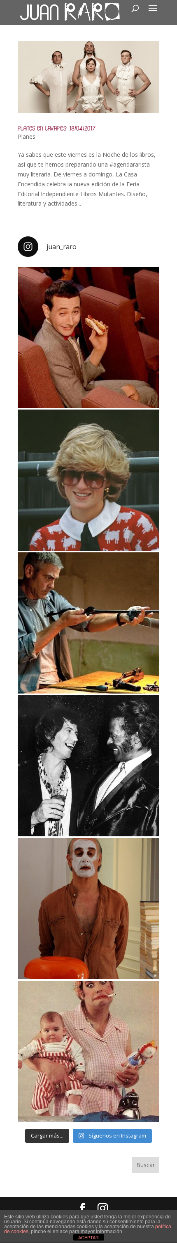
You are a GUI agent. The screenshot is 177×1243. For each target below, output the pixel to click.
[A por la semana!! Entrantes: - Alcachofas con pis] (88, 623)
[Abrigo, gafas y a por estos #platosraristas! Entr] (88, 480)
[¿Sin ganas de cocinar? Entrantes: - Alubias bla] (88, 1051)
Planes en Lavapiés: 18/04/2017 (56, 128)
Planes (26, 136)
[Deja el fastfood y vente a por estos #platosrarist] (88, 337)
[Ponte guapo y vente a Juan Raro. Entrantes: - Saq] (88, 908)
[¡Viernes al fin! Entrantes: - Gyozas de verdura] (88, 765)
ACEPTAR (88, 1237)
